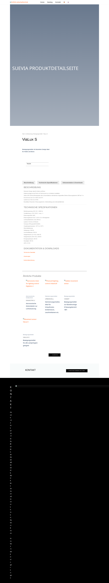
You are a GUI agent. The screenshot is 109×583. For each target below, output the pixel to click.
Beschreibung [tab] (29, 182)
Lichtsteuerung (29, 134)
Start (23, 134)
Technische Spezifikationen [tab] (48, 182)
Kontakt (58, 2)
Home (42, 2)
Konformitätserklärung (29, 260)
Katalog (49, 2)
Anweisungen (27, 256)
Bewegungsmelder (37, 134)
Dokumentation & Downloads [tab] (73, 182)
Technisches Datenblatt (29, 252)
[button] (73, 2)
